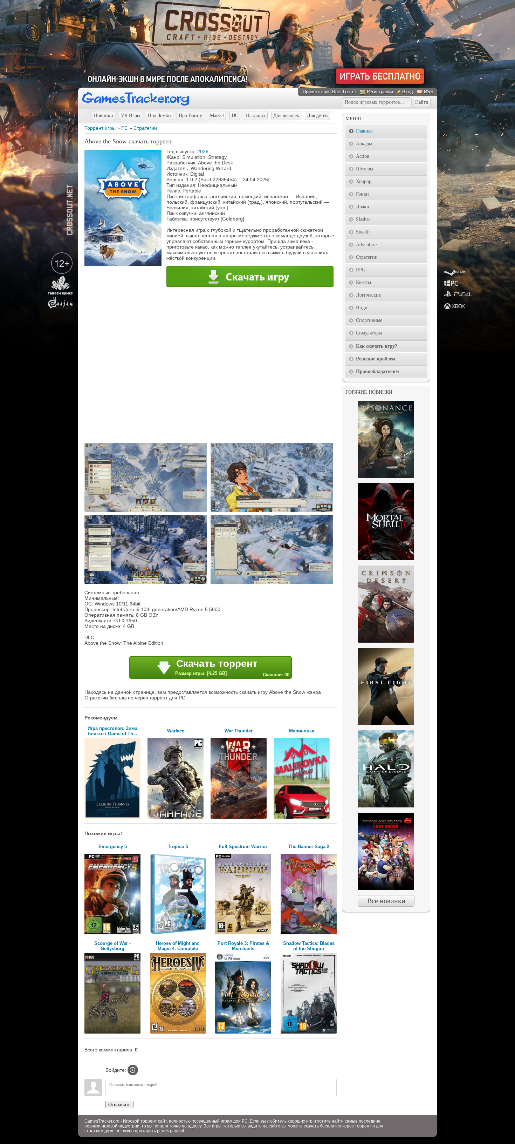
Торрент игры (100, 128)
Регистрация (380, 91)
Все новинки (386, 901)
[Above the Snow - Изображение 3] (146, 583)
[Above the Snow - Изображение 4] (273, 583)
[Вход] (133, 1070)
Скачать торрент (232, 667)
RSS (428, 91)
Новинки (103, 115)
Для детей (317, 115)
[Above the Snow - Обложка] (123, 264)
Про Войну (190, 115)
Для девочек (286, 115)
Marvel (217, 115)
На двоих (256, 115)
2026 (202, 151)
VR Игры (130, 115)
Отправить (119, 1104)
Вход (407, 91)
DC (235, 115)
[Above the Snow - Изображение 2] (273, 511)
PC (124, 128)
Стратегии (145, 128)
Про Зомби (159, 115)
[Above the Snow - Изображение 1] (146, 511)
